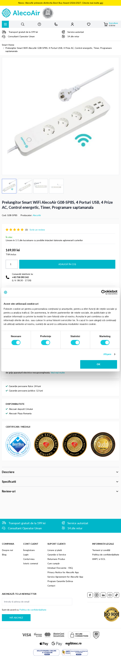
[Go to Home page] (60, 13)
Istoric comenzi (30, 563)
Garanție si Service (56, 554)
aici (101, 2)
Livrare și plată (54, 550)
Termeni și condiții (101, 550)
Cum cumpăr (53, 563)
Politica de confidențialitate (105, 554)
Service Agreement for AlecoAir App (65, 576)
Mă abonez (16, 617)
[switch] (45, 342)
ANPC (95, 559)
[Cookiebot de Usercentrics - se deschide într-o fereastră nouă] (103, 292)
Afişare (107, 354)
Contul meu (29, 559)
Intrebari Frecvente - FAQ (60, 567)
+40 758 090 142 (20, 277)
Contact (51, 585)
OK (98, 364)
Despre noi (7, 550)
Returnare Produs (56, 559)
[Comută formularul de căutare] (23, 24)
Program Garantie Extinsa (60, 581)
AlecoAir (37, 215)
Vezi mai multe (58, 372)
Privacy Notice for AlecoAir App (63, 572)
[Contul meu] (72, 24)
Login (26, 554)
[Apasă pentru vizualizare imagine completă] (60, 116)
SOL (103, 559)
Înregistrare (29, 550)
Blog (4, 554)
